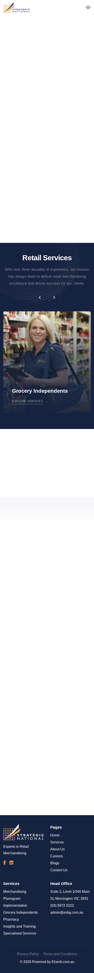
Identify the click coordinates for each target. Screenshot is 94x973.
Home (55, 835)
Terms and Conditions (60, 954)
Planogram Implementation (15, 902)
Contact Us (59, 870)
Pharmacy (11, 919)
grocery (66, 159)
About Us (57, 849)
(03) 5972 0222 (62, 905)
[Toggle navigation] (88, 7)
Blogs (54, 863)
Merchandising (14, 891)
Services (57, 842)
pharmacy (40, 166)
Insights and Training (19, 926)
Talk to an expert (67, 806)
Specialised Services (19, 933)
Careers (56, 856)
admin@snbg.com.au (66, 912)
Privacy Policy (28, 954)
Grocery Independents (20, 912)
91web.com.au (63, 962)
